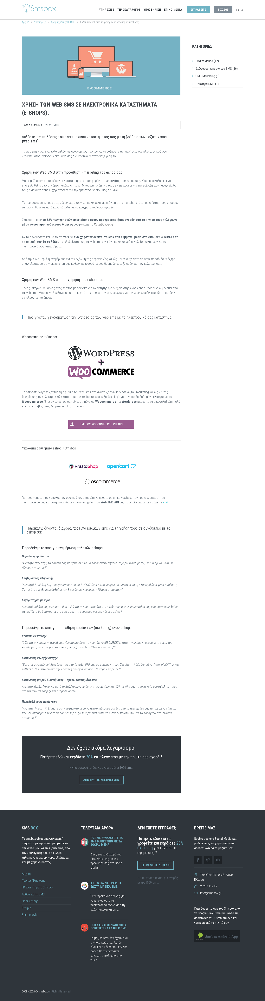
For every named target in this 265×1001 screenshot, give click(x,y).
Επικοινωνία (29, 915)
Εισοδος (223, 9)
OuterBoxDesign (104, 224)
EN (237, 10)
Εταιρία (26, 908)
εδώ (166, 502)
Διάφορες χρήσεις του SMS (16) (217, 68)
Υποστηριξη (152, 9)
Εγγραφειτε (198, 9)
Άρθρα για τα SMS (33, 894)
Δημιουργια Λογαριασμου (101, 780)
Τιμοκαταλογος (128, 9)
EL (242, 10)
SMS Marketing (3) (207, 76)
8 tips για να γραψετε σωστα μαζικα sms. (106, 884)
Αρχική (25, 22)
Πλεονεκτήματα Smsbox (37, 887)
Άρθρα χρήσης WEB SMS (63, 22)
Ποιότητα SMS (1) (207, 84)
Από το (33, 125)
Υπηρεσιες (106, 9)
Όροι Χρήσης (30, 901)
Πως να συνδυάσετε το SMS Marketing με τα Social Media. (106, 841)
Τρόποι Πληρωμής (33, 880)
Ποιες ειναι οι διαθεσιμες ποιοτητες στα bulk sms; (108, 926)
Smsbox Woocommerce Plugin (101, 424)
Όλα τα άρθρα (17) (207, 61)
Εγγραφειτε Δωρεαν (156, 865)
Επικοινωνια (173, 9)
